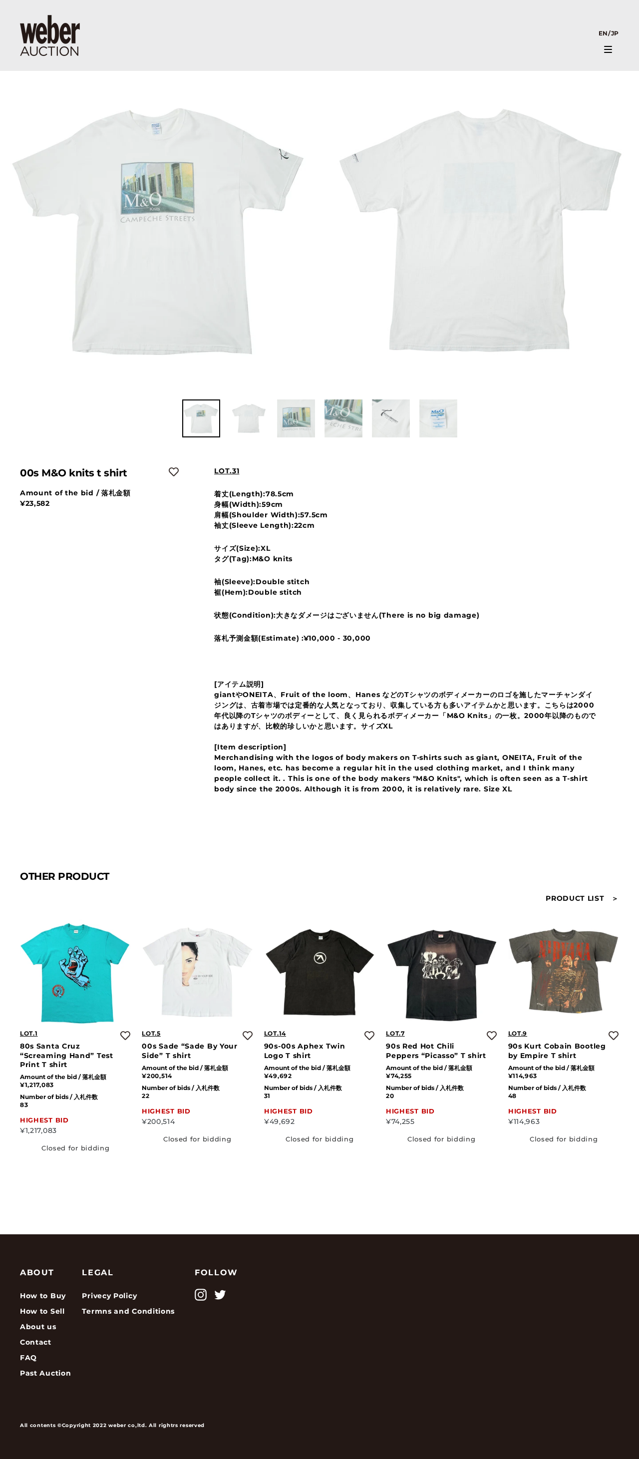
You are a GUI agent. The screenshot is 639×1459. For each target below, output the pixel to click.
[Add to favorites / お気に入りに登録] (173, 472)
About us (38, 1326)
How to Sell (42, 1311)
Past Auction (45, 1373)
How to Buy (43, 1295)
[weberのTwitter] (220, 1295)
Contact (35, 1342)
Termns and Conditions (128, 1311)
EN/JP (609, 33)
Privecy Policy (109, 1295)
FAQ (28, 1357)
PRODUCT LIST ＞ (582, 898)
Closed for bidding (75, 1147)
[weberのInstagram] (201, 1295)
